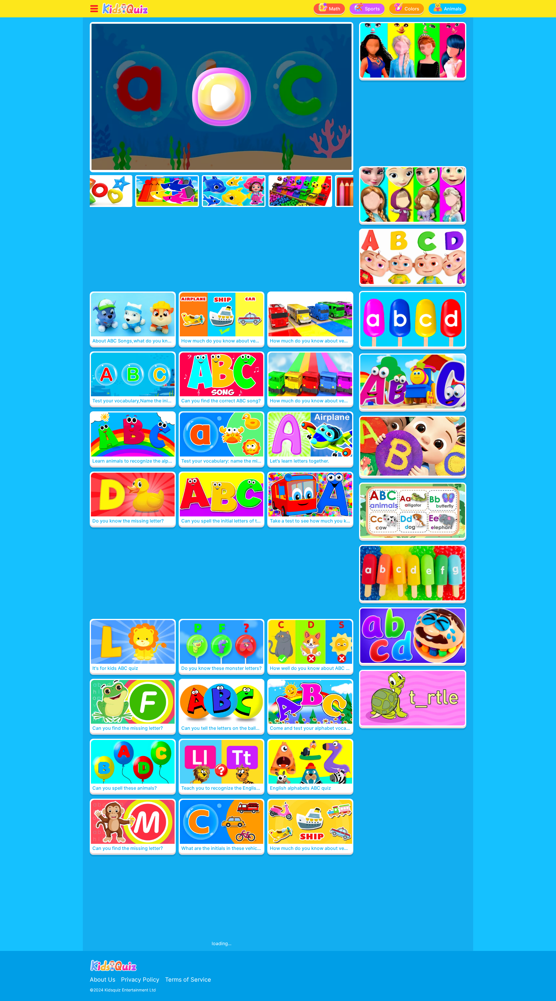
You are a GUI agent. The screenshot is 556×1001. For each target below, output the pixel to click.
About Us (102, 979)
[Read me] (125, 13)
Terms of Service (188, 979)
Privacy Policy (140, 979)
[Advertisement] (221, 250)
